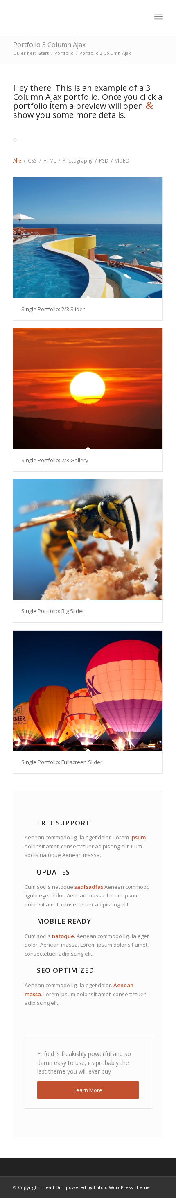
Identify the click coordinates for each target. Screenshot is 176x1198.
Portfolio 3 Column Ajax (49, 44)
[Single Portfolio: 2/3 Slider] (87, 237)
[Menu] (158, 16)
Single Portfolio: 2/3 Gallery (54, 460)
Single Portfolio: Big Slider (52, 611)
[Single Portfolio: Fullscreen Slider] (87, 691)
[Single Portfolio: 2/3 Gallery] (87, 388)
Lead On (52, 1187)
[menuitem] (158, 16)
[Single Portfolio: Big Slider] (87, 539)
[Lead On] (73, 16)
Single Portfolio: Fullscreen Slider (61, 762)
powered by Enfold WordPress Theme (108, 1187)
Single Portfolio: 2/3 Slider (53, 309)
